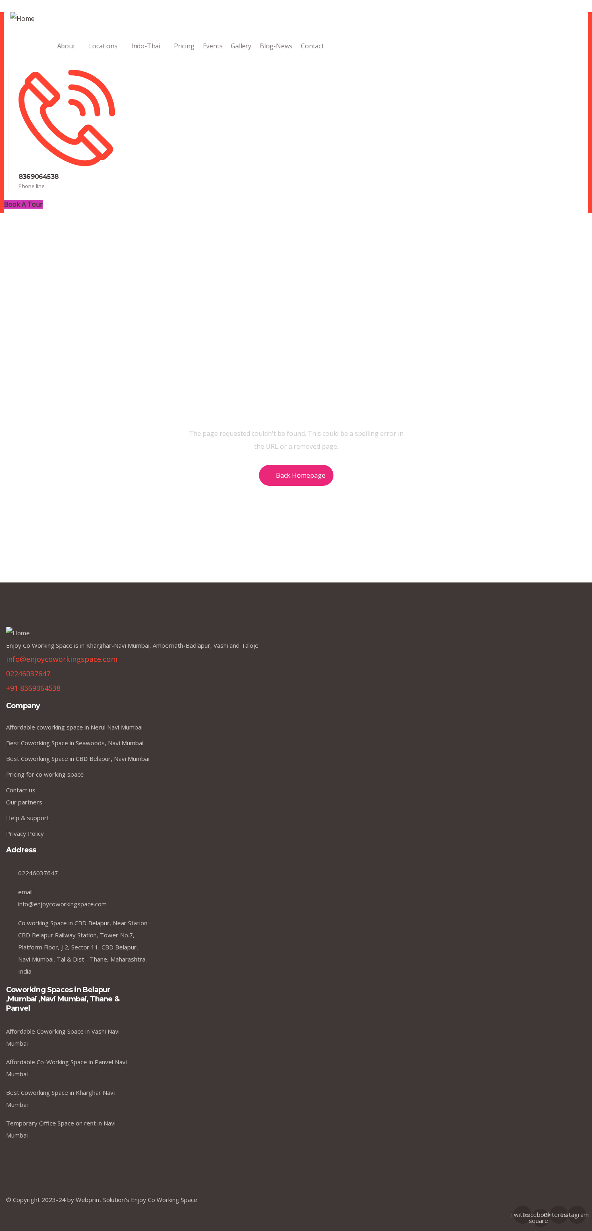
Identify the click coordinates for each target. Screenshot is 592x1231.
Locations (103, 45)
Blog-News (276, 45)
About (66, 45)
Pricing (184, 45)
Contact (312, 45)
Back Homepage (300, 475)
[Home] (22, 18)
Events (213, 45)
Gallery (241, 45)
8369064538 (38, 176)
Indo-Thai (145, 45)
